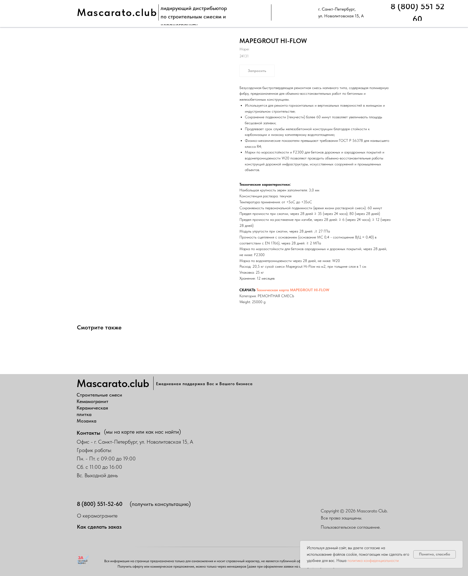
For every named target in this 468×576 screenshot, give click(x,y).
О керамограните (97, 515)
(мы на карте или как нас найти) (142, 431)
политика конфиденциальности (373, 560)
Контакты (88, 433)
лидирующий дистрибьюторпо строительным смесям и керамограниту (194, 16)
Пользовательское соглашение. (351, 527)
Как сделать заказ (99, 526)
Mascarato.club (117, 12)
